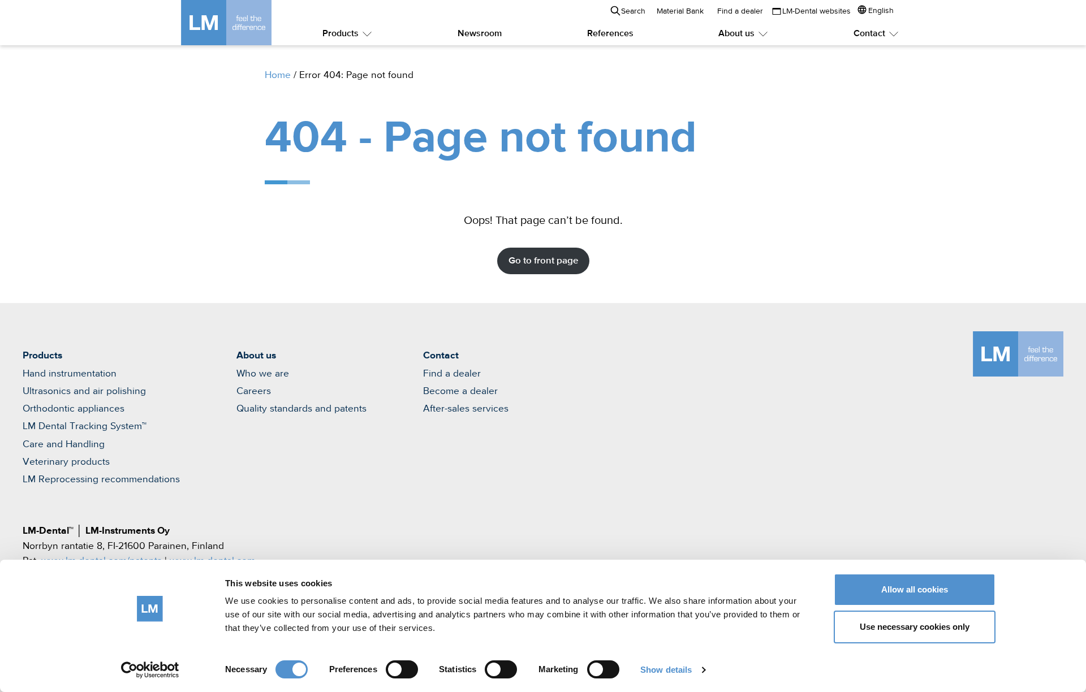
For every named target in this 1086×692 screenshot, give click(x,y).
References (610, 33)
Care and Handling (64, 444)
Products (340, 33)
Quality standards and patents (301, 409)
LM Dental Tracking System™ (84, 426)
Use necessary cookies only (914, 627)
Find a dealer (740, 11)
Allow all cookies (914, 589)
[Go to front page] (243, 22)
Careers (253, 391)
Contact (869, 33)
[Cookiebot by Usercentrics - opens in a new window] (150, 669)
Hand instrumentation (70, 374)
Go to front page (543, 261)
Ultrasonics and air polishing (84, 391)
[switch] (402, 669)
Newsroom (480, 33)
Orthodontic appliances (73, 409)
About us (736, 33)
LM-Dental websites (816, 11)
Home (278, 75)
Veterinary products (66, 462)
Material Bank (680, 11)
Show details (666, 669)
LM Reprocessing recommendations (101, 479)
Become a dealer (460, 391)
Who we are (262, 374)
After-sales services (465, 409)
